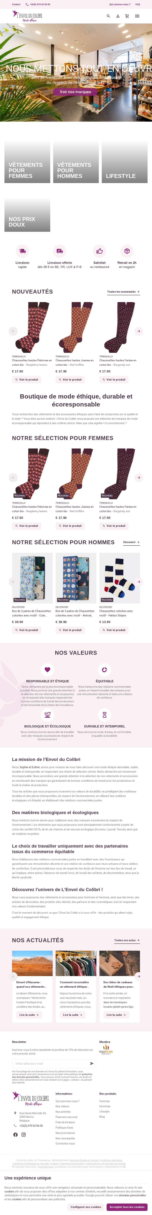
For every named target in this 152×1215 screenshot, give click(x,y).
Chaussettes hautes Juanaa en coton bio (75, 362)
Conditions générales (111, 1160)
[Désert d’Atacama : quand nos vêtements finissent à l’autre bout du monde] (32, 963)
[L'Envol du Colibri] (27, 16)
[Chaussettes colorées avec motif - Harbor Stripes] (119, 578)
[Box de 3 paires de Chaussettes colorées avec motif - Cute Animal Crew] (32, 578)
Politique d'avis (64, 1127)
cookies (9, 1191)
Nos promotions (65, 1133)
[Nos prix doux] (27, 209)
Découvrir (129, 542)
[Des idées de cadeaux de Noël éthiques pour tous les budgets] (119, 963)
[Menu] (137, 16)
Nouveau (19, 495)
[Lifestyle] (125, 154)
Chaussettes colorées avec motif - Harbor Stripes (116, 613)
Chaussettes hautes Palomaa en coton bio (32, 362)
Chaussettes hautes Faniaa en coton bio (117, 362)
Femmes (104, 1101)
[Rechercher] (108, 16)
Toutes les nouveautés (121, 291)
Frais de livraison (65, 1122)
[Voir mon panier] (127, 16)
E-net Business (45, 1167)
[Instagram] (23, 1134)
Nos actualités (38, 940)
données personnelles (132, 1195)
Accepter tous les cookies (127, 1207)
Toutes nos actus (125, 940)
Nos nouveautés (65, 1138)
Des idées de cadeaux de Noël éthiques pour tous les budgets (118, 985)
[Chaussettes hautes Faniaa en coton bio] (119, 327)
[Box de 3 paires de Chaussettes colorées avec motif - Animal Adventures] (76, 578)
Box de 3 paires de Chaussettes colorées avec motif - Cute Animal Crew (31, 613)
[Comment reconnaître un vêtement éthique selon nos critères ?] (76, 963)
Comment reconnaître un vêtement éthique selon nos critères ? (74, 985)
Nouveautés (32, 292)
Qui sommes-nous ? (119, 4)
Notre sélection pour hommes (63, 542)
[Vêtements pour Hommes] (76, 154)
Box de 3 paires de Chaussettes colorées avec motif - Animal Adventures (75, 613)
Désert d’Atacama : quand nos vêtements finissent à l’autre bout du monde (31, 985)
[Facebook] (15, 1134)
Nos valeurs (62, 1106)
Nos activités (63, 1111)
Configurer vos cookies (86, 1207)
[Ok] (91, 1063)
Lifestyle (104, 1111)
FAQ (138, 4)
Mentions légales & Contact (84, 1160)
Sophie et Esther (30, 767)
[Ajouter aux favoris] (47, 453)
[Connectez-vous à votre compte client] (118, 16)
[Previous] (13, 331)
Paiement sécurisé (66, 1117)
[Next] (138, 331)
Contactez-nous (65, 1143)
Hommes (104, 1106)
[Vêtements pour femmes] (27, 154)
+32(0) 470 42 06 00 (31, 1125)
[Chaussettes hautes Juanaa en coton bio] (76, 327)
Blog (102, 1116)
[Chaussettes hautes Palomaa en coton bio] (32, 327)
